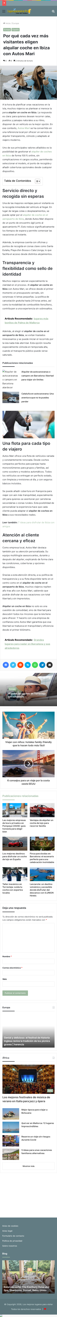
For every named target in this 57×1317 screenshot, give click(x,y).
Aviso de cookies (10, 1226)
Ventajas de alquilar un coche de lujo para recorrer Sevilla (41, 823)
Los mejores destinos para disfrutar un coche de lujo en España (14, 856)
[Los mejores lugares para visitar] (20, 11)
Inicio (7, 23)
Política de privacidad (12, 1241)
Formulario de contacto (13, 1236)
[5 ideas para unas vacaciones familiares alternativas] (10, 1154)
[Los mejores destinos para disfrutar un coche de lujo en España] (14, 844)
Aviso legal (7, 1231)
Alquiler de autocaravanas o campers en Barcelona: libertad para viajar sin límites (37, 375)
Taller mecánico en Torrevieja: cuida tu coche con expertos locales (12, 888)
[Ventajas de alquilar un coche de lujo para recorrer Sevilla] (42, 810)
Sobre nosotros (9, 1246)
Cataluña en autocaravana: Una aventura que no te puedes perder (37, 397)
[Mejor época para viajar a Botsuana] (10, 1114)
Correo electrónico (12, 968)
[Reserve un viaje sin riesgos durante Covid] (10, 1140)
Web (4, 979)
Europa (15, 23)
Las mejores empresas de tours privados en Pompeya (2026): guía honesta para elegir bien (14, 826)
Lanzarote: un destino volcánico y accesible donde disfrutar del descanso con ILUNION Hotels (42, 890)
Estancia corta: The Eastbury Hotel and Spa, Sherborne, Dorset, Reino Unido (26, 1288)
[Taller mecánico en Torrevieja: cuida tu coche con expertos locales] (14, 874)
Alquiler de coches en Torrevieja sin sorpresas (27, 695)
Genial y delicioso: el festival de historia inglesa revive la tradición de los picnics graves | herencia (27, 1041)
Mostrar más (29, 1166)
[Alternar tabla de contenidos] (36, 181)
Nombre (7, 956)
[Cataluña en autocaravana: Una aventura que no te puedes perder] (10, 397)
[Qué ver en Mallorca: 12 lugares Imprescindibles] (10, 1127)
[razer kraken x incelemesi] (28, 1316)
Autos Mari (24, 128)
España (15, 29)
